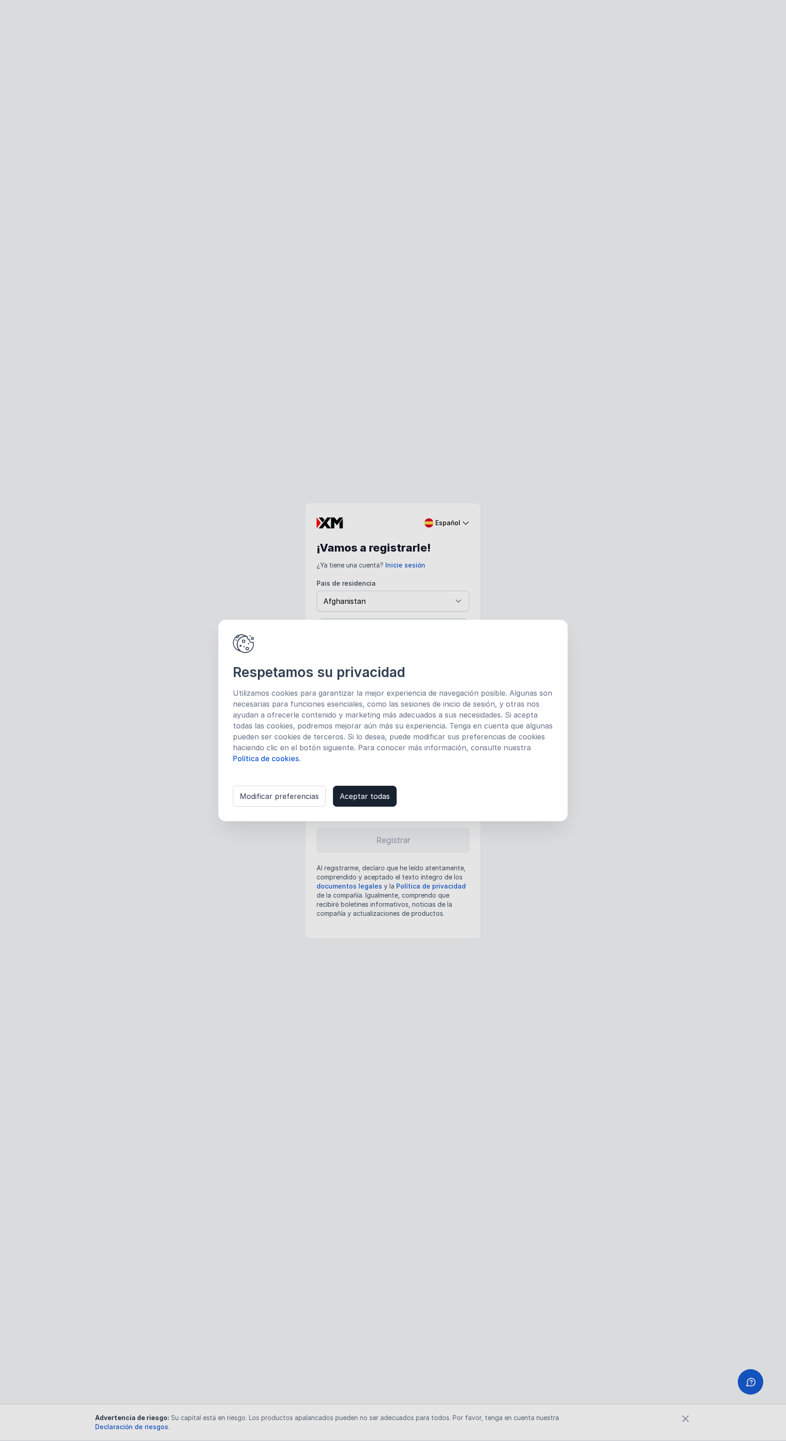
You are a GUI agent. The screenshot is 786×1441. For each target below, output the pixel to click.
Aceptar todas (365, 796)
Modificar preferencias (279, 796)
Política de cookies (266, 758)
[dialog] (393, 720)
